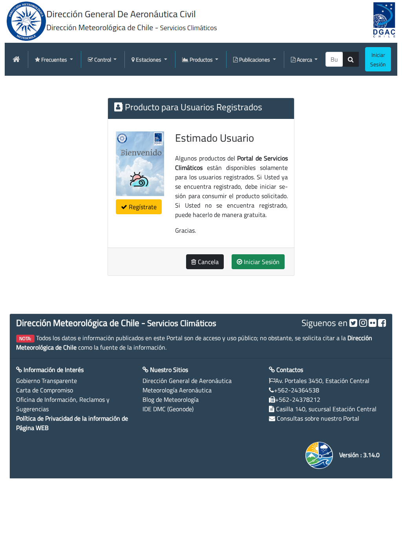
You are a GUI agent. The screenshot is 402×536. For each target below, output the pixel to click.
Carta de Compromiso (44, 390)
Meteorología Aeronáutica (177, 390)
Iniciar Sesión (261, 261)
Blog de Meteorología (171, 399)
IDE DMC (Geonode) (168, 409)
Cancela (207, 261)
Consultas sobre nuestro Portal (318, 418)
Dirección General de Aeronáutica (187, 380)
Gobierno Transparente (46, 380)
